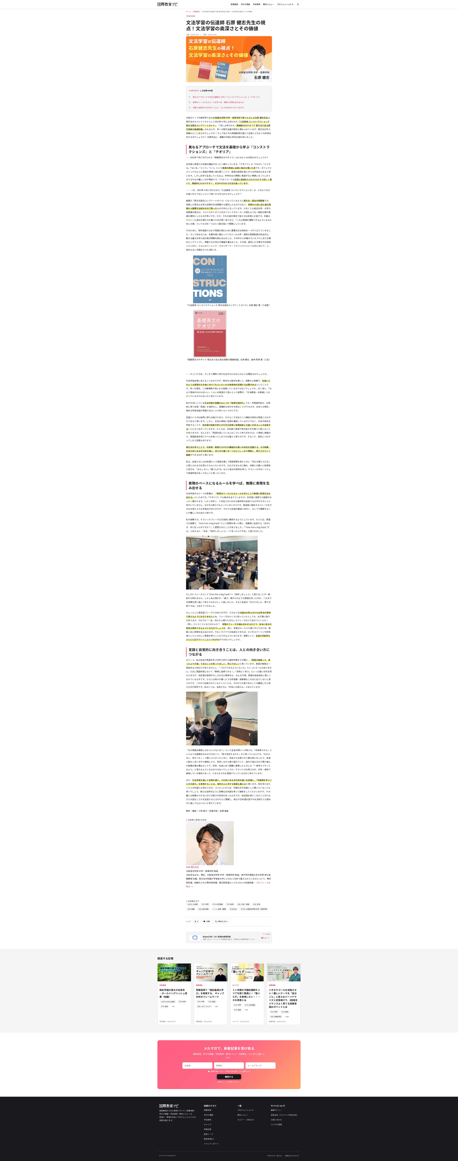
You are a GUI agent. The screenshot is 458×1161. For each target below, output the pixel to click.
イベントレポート (211, 1143)
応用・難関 (219, 909)
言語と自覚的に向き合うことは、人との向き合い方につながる (218, 107)
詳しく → (265, 938)
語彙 (191, 909)
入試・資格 (243, 904)
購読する (229, 1076)
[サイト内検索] (298, 4)
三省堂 (193, 904)
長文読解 (203, 909)
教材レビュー (268, 4)
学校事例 (256, 4)
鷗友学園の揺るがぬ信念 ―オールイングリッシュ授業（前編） (173, 993)
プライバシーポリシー (275, 1156)
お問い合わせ (276, 1119)
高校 (230, 904)
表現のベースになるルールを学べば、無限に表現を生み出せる (218, 102)
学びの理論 (245, 4)
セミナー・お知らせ (245, 1119)
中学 (205, 904)
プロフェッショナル (285, 4)
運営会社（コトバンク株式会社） (284, 1115)
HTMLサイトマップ (292, 1156)
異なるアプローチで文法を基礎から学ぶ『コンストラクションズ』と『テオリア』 (227, 97)
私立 (233, 909)
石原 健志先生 (192, 867)
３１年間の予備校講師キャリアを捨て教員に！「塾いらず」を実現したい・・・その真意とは (246, 995)
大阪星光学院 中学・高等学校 (254, 909)
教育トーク (208, 1134)
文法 (256, 904)
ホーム (188, 11)
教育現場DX (209, 1139)
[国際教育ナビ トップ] (167, 4)
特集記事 (207, 1129)
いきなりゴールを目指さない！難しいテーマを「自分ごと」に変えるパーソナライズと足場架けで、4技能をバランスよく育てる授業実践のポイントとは (283, 998)
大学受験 (218, 904)
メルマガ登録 (276, 1124)
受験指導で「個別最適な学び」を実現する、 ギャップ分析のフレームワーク (210, 993)
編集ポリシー (276, 1110)
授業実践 (234, 4)
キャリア (207, 1124)
